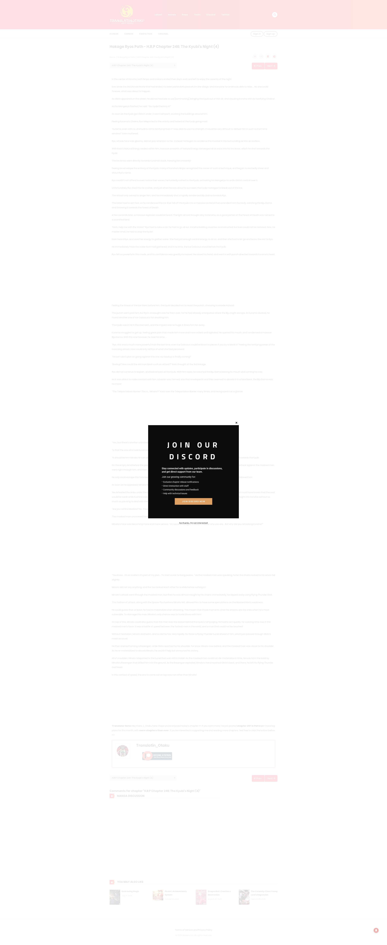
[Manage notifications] (376, 930)
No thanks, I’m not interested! (193, 523)
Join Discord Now (193, 501)
